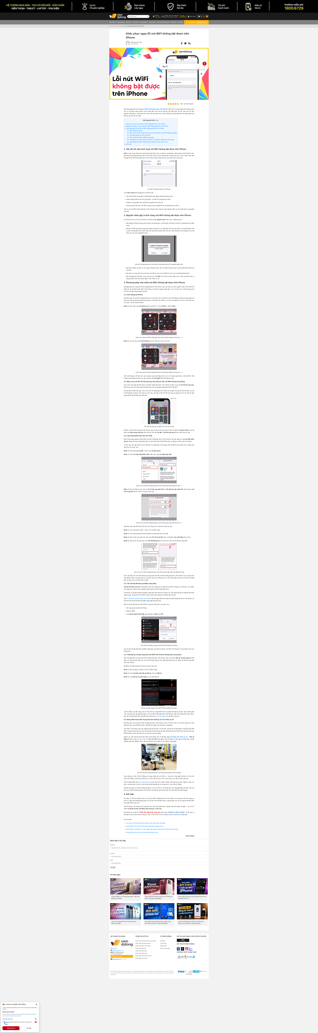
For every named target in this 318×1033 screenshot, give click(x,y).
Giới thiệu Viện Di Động (183, 16)
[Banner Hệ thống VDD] (159, 6)
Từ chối (29, 1028)
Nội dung (112, 844)
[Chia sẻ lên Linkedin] (189, 43)
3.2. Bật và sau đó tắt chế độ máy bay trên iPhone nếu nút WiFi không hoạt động (152, 133)
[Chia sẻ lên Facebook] (182, 43)
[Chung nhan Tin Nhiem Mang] (188, 972)
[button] (36, 1004)
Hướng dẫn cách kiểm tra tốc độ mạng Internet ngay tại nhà (144, 826)
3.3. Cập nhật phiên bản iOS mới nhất (138, 135)
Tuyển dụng (163, 943)
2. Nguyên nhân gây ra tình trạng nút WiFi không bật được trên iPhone (146, 126)
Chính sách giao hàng (141, 950)
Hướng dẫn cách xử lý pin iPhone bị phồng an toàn (142, 832)
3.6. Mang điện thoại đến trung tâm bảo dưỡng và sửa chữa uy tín (147, 142)
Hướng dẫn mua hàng (141, 958)
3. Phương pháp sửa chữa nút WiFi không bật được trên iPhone (144, 128)
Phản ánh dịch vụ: (119, 959)
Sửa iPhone (112, 22)
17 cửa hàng (157, 17)
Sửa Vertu (128, 22)
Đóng (156, 120)
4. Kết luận (128, 144)
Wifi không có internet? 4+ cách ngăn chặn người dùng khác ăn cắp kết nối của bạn (152, 829)
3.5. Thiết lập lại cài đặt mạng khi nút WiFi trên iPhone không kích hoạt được (150, 139)
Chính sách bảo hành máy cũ (143, 943)
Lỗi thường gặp (120, 26)
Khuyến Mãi (163, 945)
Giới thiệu (162, 941)
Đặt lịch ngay (203, 22)
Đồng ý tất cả (11, 1028)
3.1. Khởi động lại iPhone (134, 130)
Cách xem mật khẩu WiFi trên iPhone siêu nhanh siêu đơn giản (145, 823)
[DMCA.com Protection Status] (196, 972)
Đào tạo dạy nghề (165, 948)
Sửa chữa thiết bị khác (163, 22)
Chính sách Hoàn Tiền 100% (142, 945)
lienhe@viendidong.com (117, 950)
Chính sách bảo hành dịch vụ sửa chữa (145, 941)
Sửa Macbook (143, 22)
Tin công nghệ (192, 22)
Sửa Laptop (152, 22)
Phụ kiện (180, 22)
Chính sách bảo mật (140, 948)
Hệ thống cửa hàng (117, 956)
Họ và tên (112, 853)
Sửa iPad (135, 22)
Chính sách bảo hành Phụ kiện (143, 955)
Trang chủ (112, 26)
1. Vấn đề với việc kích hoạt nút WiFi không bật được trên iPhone (145, 124)
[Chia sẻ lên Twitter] (185, 43)
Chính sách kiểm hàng (141, 953)
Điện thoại (173, 22)
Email (111, 860)
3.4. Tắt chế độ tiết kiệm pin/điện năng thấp (140, 137)
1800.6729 (171, 15)
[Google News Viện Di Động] (203, 972)
